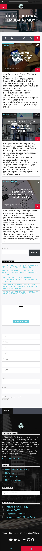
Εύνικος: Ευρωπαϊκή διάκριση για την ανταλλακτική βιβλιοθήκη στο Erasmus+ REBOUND (19, 272)
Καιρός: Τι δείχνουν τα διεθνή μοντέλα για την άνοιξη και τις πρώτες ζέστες (20, 293)
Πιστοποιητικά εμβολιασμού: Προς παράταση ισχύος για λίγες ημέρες (21, 193)
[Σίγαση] (34, 2)
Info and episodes (21, 321)
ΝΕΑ (12, 45)
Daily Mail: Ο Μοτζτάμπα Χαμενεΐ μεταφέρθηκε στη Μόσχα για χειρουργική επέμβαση (19, 279)
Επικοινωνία (11, 477)
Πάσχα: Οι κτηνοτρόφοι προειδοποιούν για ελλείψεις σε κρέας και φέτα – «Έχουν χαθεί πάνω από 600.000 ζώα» (20, 287)
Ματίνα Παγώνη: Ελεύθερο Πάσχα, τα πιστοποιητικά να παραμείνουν (21, 57)
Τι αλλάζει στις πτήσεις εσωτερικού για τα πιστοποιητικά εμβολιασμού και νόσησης (21, 126)
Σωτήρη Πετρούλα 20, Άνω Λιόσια (20, 517)
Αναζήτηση (5, 248)
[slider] (38, 2)
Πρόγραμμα (10, 473)
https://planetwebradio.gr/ (16, 507)
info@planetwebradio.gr (15, 513)
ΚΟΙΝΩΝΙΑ (6, 114)
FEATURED (6, 45)
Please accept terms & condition (13, 397)
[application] (21, 2)
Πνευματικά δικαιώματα (16, 470)
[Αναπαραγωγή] (3, 2)
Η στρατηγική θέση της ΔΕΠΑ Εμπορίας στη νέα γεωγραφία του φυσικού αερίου (20, 266)
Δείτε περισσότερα (11, 458)
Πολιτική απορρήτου (14, 480)
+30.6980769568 (12, 510)
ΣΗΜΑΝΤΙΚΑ (15, 182)
